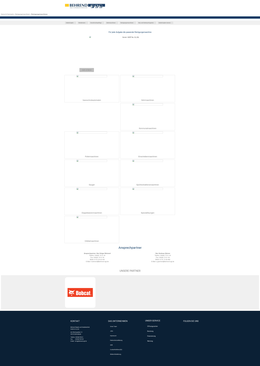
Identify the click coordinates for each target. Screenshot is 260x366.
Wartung (150, 341)
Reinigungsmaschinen (22, 14)
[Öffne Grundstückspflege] (102, 22)
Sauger (92, 184)
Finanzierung (151, 336)
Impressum (113, 335)
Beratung (150, 331)
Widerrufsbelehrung (115, 354)
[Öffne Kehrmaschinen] (116, 22)
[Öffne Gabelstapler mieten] (171, 22)
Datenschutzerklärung (116, 340)
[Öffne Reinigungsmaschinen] (134, 22)
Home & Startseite (7, 14)
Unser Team (113, 326)
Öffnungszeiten (152, 326)
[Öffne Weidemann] (86, 22)
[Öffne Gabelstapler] (74, 22)
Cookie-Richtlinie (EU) (116, 349)
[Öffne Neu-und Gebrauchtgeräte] (154, 22)
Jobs (111, 331)
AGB (111, 345)
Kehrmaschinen (147, 100)
